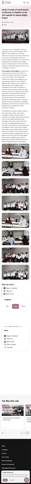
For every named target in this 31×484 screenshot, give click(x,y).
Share (5, 24)
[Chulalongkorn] (6, 2)
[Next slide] (27, 433)
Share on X (9, 291)
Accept (5, 480)
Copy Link (9, 299)
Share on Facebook (11, 288)
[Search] (24, 2)
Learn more (12, 480)
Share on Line (10, 294)
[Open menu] (27, 2)
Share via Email (10, 297)
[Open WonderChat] (26, 480)
